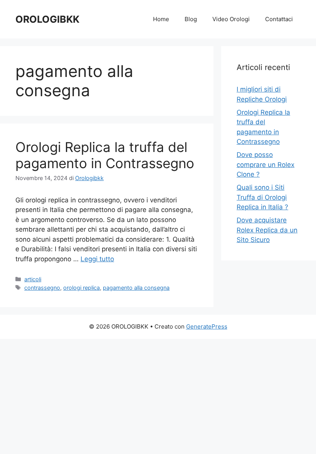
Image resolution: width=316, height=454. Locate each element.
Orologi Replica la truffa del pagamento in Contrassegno (104, 155)
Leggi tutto (97, 259)
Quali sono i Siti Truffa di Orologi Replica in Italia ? (262, 197)
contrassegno (42, 287)
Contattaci (279, 19)
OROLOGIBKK (47, 19)
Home (161, 19)
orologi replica (81, 287)
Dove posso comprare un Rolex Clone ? (265, 164)
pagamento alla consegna (136, 287)
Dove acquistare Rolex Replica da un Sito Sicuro (267, 230)
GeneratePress (206, 326)
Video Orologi (231, 19)
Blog (191, 19)
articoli (32, 279)
